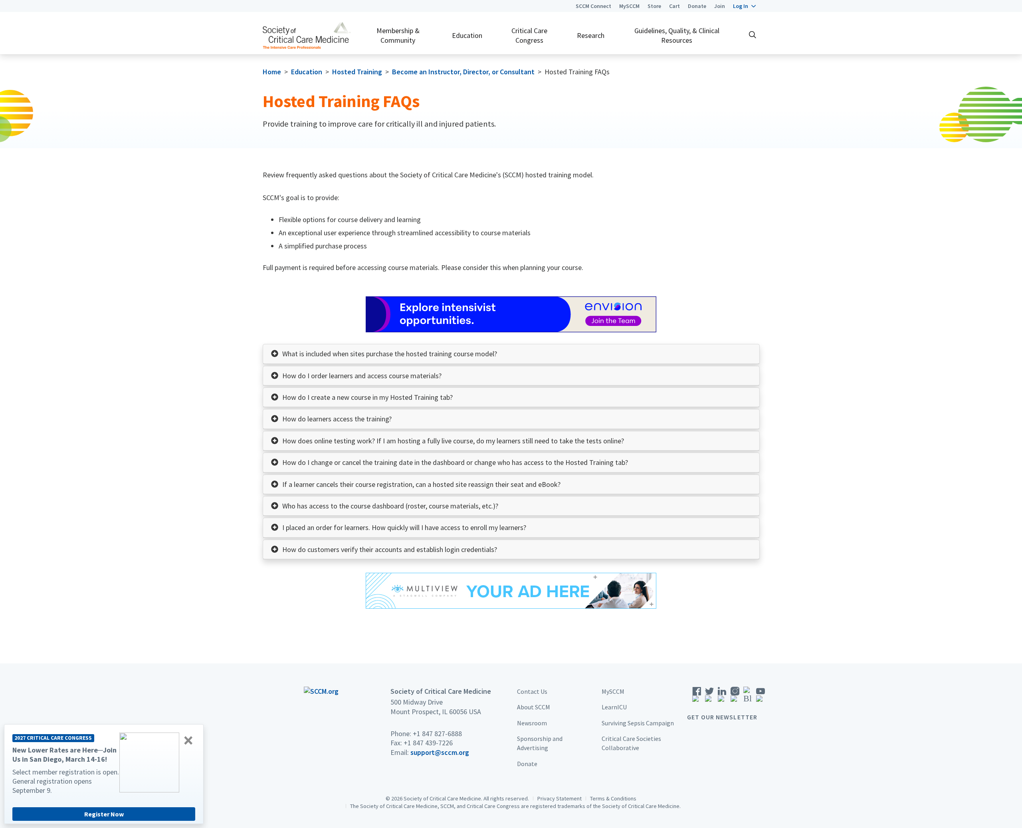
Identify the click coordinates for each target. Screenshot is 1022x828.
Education (467, 35)
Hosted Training (357, 71)
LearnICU (614, 707)
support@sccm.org (439, 752)
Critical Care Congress (529, 35)
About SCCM (533, 707)
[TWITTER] (709, 697)
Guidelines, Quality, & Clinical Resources (676, 35)
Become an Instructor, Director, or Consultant (463, 71)
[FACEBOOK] (696, 697)
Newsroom (532, 723)
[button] (744, 6)
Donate (697, 6)
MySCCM (629, 6)
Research (590, 35)
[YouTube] (760, 697)
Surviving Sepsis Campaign (638, 723)
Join (719, 6)
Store (654, 6)
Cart (674, 6)
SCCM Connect (593, 6)
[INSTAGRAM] (735, 697)
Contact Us (532, 691)
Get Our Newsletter (722, 717)
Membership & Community (398, 35)
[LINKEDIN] (722, 697)
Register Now (104, 814)
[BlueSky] (747, 697)
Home (272, 71)
